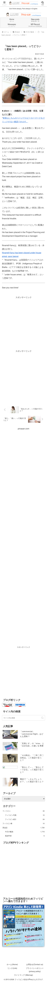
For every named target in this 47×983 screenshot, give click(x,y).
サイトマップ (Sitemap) (23, 975)
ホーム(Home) (12, 964)
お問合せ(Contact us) (34, 964)
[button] (42, 717)
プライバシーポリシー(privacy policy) (34, 970)
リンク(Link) (12, 968)
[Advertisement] (23, 323)
